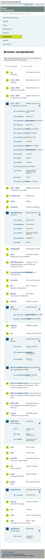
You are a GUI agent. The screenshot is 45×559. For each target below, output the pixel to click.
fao (11, 286)
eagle (18, 434)
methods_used (21, 137)
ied (11, 339)
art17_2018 (14, 188)
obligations (20, 238)
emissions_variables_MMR (21, 315)
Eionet (11, 13)
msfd (12, 474)
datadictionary (16, 213)
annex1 (18, 346)
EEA (11, 2)
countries (19, 495)
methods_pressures (21, 129)
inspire (13, 413)
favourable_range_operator (21, 120)
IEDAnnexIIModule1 (18, 367)
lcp (11, 466)
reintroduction (21, 166)
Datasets (6, 21)
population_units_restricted (21, 150)
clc (17, 429)
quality (18, 158)
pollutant (19, 359)
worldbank (14, 529)
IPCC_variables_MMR (21, 319)
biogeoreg (19, 116)
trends (18, 177)
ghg (12, 307)
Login (28, 5)
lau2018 (13, 458)
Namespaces (7, 44)
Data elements (7, 29)
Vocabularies (7, 37)
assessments (20, 111)
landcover (14, 421)
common (14, 207)
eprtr (12, 254)
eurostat (13, 280)
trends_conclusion (21, 181)
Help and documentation (10, 18)
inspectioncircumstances (21, 352)
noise (12, 482)
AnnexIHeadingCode (21, 375)
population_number (21, 146)
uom (12, 515)
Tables (5, 25)
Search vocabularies (12, 66)
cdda (12, 201)
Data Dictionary (18, 13)
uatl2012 (19, 439)
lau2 (12, 453)
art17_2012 (14, 103)
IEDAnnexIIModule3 (18, 383)
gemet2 (13, 301)
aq (11, 72)
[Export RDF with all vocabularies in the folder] (39, 106)
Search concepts (27, 66)
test (11, 509)
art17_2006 (14, 96)
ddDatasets (20, 224)
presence (19, 154)
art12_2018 (14, 88)
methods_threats (21, 133)
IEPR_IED (14, 403)
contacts (19, 220)
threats (18, 170)
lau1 (12, 447)
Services (5, 40)
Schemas (6, 33)
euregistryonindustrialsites (18, 272)
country (19, 536)
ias (11, 333)
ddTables (19, 228)
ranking (19, 162)
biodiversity (15, 196)
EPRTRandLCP (16, 262)
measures (19, 125)
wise (12, 521)
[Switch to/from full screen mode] (32, 5)
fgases (13, 294)
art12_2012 (14, 80)
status (18, 242)
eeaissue (19, 233)
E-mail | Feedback (8, 552)
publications (15, 490)
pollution (19, 141)
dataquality (15, 249)
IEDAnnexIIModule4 (18, 393)
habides (13, 325)
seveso (13, 502)
